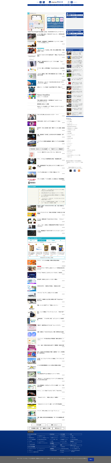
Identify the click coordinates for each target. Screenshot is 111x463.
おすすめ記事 (33, 183)
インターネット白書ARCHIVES (33, 448)
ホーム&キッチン (42, 236)
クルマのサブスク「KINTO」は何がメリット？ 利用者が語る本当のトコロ (77, 115)
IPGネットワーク (73, 441)
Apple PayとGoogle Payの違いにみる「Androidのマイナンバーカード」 (46, 31)
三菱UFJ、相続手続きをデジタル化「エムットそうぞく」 (49, 321)
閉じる (91, 459)
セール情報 (70, 123)
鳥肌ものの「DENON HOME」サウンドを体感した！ (77, 77)
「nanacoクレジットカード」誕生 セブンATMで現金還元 (49, 400)
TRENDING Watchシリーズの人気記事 (38, 145)
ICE (71, 430)
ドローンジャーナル (32, 439)
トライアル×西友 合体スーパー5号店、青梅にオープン (48, 168)
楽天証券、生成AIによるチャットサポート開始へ (47, 275)
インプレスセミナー (41, 437)
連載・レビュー (54, 421)
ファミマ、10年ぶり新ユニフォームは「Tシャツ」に (48, 407)
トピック (69, 142)
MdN (61, 441)
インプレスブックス (41, 445)
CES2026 (69, 138)
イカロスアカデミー (64, 439)
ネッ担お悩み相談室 (32, 441)
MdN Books (63, 443)
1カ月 (81, 35)
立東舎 (52, 437)
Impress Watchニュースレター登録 (74, 157)
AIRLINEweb (63, 432)
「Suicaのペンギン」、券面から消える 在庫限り (47, 393)
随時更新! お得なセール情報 (43, 104)
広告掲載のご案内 (45, 452)
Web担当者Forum (31, 434)
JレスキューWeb (64, 437)
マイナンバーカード (71, 137)
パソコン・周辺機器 (51, 236)
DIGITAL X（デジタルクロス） (43, 439)
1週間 (77, 35)
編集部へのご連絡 (52, 452)
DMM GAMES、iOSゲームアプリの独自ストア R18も (48, 117)
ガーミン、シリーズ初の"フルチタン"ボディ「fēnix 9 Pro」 (49, 387)
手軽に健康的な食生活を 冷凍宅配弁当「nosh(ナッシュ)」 (49, 100)
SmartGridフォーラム (41, 432)
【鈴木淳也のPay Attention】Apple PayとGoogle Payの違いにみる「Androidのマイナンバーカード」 (75, 20)
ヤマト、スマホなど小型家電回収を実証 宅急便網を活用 (49, 155)
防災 (68, 150)
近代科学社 (52, 445)
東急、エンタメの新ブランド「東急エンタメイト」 (48, 301)
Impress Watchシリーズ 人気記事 (74, 33)
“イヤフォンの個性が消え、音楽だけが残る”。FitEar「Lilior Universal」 (77, 103)
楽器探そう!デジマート (54, 434)
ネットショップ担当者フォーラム (43, 434)
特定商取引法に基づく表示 (79, 452)
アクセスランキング (72, 13)
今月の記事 (70, 121)
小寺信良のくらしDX (71, 132)
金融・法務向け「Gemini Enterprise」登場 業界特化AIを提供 (50, 328)
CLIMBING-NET (53, 443)
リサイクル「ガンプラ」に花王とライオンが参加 (47, 289)
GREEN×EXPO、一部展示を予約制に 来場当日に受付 (48, 282)
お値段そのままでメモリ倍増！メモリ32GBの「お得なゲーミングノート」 (77, 85)
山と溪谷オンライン (54, 441)
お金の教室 (70, 135)
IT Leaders (30, 437)
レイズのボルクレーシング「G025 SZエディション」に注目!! (77, 73)
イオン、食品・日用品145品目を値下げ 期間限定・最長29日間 (50, 341)
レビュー (69, 143)
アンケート (70, 155)
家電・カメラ (32, 236)
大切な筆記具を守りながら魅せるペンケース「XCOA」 (52, 189)
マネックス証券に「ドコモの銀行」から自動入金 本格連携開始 (50, 175)
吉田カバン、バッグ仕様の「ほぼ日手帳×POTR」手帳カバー (50, 87)
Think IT (30, 432)
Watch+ (69, 148)
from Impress (70, 153)
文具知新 (69, 133)
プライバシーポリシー (59, 452)
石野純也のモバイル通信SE (72, 130)
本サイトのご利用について (31, 452)
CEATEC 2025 (70, 140)
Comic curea (73, 434)
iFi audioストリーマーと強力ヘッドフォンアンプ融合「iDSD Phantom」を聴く (77, 55)
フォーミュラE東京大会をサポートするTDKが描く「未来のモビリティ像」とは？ (77, 68)
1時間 (68, 35)
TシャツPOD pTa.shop (75, 443)
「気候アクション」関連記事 (57, 145)
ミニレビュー (70, 145)
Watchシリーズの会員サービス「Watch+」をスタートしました (50, 106)
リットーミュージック (54, 432)
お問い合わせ (39, 452)
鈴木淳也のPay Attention (72, 128)
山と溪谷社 (52, 439)
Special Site (70, 52)
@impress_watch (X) (71, 152)
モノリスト (70, 147)
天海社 (72, 432)
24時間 (73, 35)
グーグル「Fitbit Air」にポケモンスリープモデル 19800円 (49, 269)
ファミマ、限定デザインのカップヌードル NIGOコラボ (49, 148)
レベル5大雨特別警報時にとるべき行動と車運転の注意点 (49, 361)
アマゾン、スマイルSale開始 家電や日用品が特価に (48, 256)
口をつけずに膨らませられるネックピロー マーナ (48, 111)
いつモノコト (70, 125)
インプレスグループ (71, 452)
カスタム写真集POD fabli (75, 445)
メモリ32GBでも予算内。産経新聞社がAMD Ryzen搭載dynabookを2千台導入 (77, 59)
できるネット (31, 446)
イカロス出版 (62, 430)
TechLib (62, 448)
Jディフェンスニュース (65, 434)
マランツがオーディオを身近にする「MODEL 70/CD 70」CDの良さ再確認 (77, 107)
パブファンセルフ (74, 439)
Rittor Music (52, 430)
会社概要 (65, 452)
